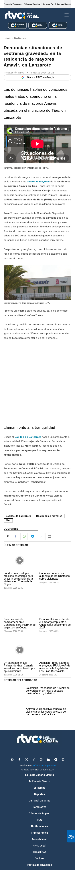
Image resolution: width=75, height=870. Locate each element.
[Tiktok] (34, 760)
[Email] (49, 536)
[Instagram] (41, 760)
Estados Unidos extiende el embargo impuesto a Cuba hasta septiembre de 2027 (55, 623)
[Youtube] (12, 760)
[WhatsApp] (24, 536)
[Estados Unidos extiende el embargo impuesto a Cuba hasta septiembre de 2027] (55, 606)
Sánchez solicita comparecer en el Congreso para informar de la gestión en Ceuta (19, 623)
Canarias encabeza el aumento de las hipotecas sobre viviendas (54, 575)
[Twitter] (26, 760)
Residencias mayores (49, 516)
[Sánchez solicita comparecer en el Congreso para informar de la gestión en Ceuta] (20, 606)
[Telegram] (32, 536)
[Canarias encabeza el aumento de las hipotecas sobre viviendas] (55, 560)
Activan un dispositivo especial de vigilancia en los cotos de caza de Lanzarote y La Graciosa (46, 711)
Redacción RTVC (15, 73)
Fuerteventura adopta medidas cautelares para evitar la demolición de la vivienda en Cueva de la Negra (18, 578)
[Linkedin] (40, 536)
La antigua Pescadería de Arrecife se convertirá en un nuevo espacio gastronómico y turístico (48, 690)
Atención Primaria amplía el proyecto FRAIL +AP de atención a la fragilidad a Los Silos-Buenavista (54, 667)
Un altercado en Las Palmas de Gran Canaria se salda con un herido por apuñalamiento (19, 667)
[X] (7, 536)
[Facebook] (15, 536)
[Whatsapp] (63, 760)
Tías (8, 520)
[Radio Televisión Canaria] (22, 15)
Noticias (20, 38)
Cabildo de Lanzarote (18, 516)
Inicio (8, 38)
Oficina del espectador (44, 765)
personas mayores (38, 181)
